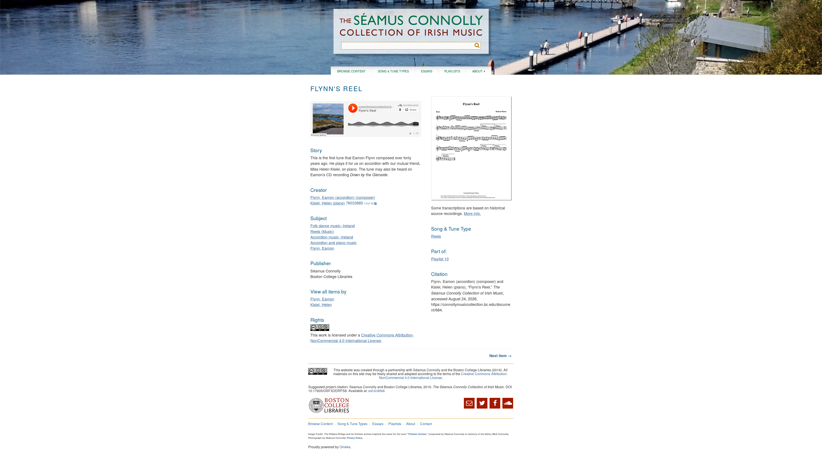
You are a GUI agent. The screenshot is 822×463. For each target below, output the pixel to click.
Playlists (452, 71)
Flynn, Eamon (322, 248)
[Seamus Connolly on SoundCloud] (507, 403)
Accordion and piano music (333, 242)
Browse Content (351, 71)
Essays (426, 71)
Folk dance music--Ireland (332, 225)
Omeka (345, 446)
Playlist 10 (440, 259)
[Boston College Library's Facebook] (495, 403)
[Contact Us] (469, 403)
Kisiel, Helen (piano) (327, 203)
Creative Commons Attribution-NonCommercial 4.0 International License (362, 337)
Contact (426, 423)
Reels (436, 236)
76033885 (354, 203)
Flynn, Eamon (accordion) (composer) (342, 197)
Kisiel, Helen (321, 304)
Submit (477, 46)
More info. (472, 213)
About (477, 71)
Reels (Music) (322, 231)
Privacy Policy (354, 437)
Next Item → (500, 355)
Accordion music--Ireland (331, 237)
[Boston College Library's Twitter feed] (482, 403)
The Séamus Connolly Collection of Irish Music (411, 25)
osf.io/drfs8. (377, 390)
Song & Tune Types (393, 71)
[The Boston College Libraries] (329, 412)
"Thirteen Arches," (417, 434)
